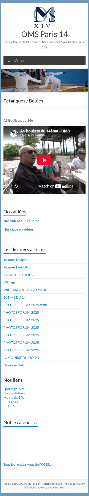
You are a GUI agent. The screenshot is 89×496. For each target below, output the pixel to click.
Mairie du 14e (13, 397)
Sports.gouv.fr (13, 389)
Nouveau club (13, 365)
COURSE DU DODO (18, 275)
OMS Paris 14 (44, 34)
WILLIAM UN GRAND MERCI (25, 290)
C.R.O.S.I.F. (11, 402)
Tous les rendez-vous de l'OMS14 (28, 464)
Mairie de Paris (14, 393)
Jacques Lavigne (15, 259)
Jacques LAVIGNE (16, 267)
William (9, 282)
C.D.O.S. (9, 406)
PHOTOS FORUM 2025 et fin (25, 305)
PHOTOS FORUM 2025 (21, 312)
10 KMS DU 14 (14, 297)
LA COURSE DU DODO (21, 357)
